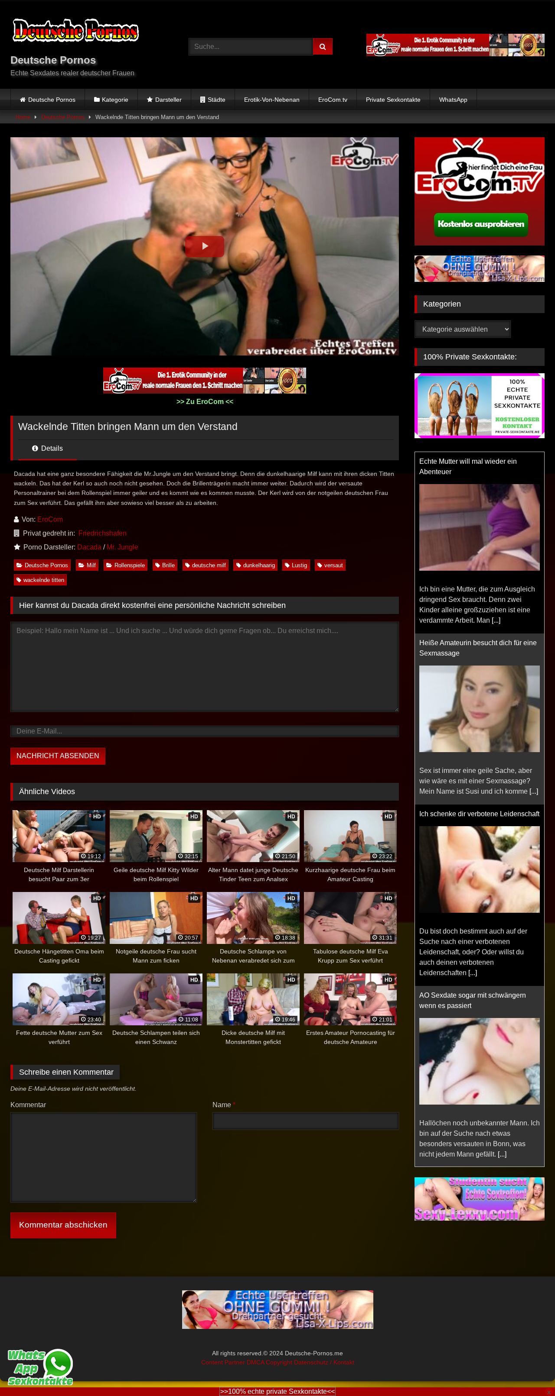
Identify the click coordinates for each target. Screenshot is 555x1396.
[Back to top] (528, 1370)
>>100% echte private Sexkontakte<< (277, 1391)
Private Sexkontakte (393, 99)
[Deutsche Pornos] (75, 31)
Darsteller (168, 99)
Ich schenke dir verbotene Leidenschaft (479, 814)
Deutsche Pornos (51, 99)
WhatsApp (453, 99)
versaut (333, 565)
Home (23, 117)
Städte (216, 99)
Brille (168, 565)
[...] (496, 620)
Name (223, 1104)
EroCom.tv (332, 99)
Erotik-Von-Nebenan (272, 99)
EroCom (50, 519)
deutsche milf (209, 565)
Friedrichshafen (102, 533)
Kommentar (28, 1104)
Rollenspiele (129, 565)
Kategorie (115, 99)
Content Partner (224, 1362)
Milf (91, 565)
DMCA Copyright (270, 1362)
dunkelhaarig (259, 565)
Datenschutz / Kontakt (324, 1362)
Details (51, 448)
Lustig (299, 565)
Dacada (89, 547)
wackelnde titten (43, 580)
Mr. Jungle (122, 547)
